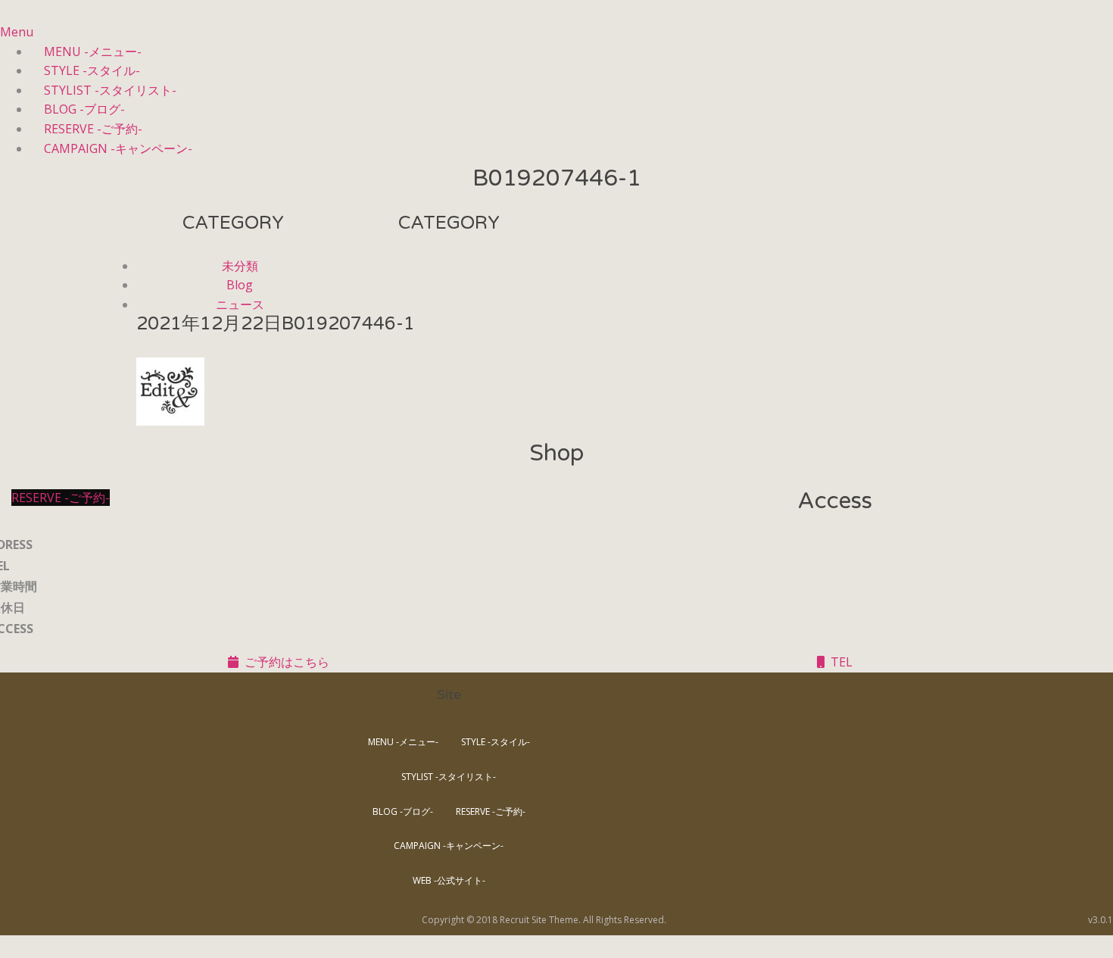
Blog (239, 284)
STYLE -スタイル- (92, 70)
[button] (448, 223)
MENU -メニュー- (93, 51)
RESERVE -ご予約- (93, 128)
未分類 (240, 265)
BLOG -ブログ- (84, 109)
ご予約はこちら (283, 662)
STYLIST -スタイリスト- (110, 90)
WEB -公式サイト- (449, 880)
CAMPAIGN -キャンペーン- (118, 148)
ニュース (240, 304)
